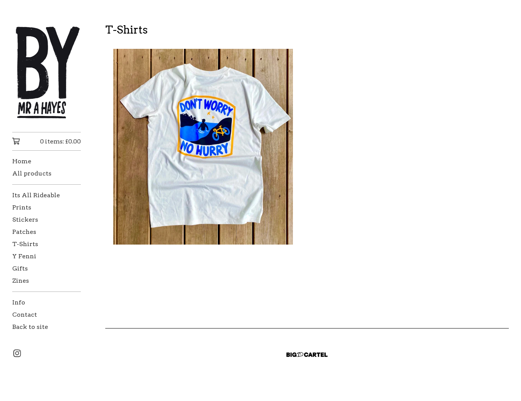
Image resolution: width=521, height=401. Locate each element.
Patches (24, 231)
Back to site (30, 326)
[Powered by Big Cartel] (307, 354)
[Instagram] (17, 353)
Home (21, 161)
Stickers (25, 219)
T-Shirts (25, 244)
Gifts (20, 268)
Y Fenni (24, 256)
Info (18, 302)
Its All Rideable (36, 195)
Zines (20, 280)
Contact (24, 314)
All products (31, 173)
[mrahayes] (46, 71)
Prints (21, 207)
